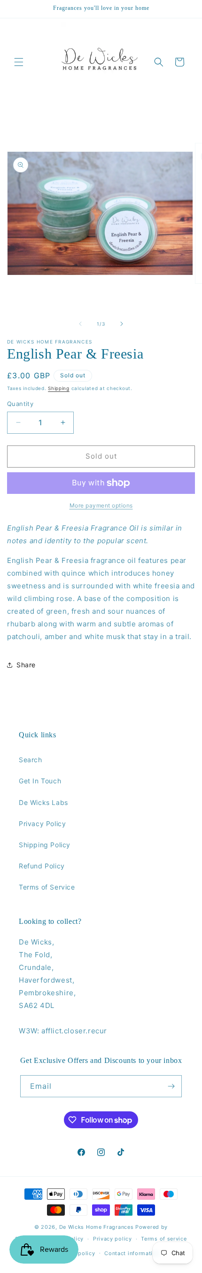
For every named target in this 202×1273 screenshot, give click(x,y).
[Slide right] (121, 323)
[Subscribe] (171, 1086)
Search (30, 760)
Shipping (59, 388)
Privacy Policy (42, 824)
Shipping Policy (44, 845)
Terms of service (163, 1238)
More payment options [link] (101, 505)
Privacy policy (112, 1238)
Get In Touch (40, 781)
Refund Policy (42, 866)
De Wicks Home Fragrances (96, 1227)
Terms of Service (47, 887)
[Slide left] (80, 323)
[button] (18, 62)
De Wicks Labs (43, 802)
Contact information (131, 1253)
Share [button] (26, 665)
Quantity (20, 403)
